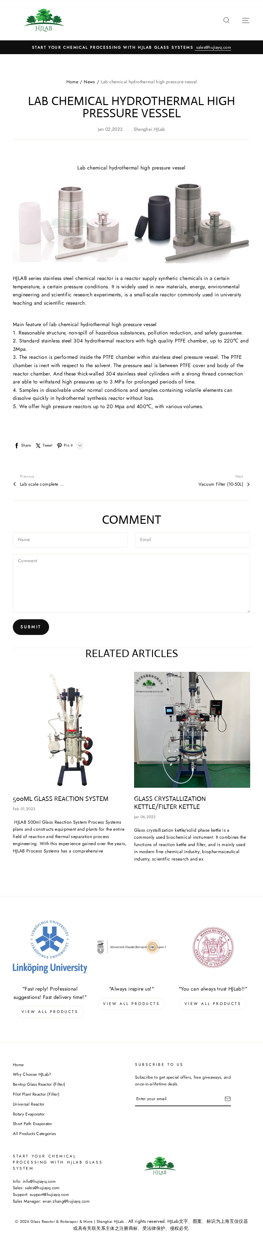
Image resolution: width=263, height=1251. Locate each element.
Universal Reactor (29, 1104)
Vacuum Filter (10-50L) (221, 484)
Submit (31, 627)
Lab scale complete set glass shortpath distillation (42, 484)
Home (72, 81)
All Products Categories (34, 1134)
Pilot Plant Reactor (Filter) (36, 1094)
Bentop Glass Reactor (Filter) (39, 1084)
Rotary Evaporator (29, 1114)
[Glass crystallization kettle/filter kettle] (192, 730)
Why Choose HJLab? (32, 1074)
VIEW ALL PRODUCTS (49, 1012)
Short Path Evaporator (32, 1124)
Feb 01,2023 (24, 809)
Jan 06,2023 (145, 817)
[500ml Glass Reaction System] (71, 730)
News (89, 81)
